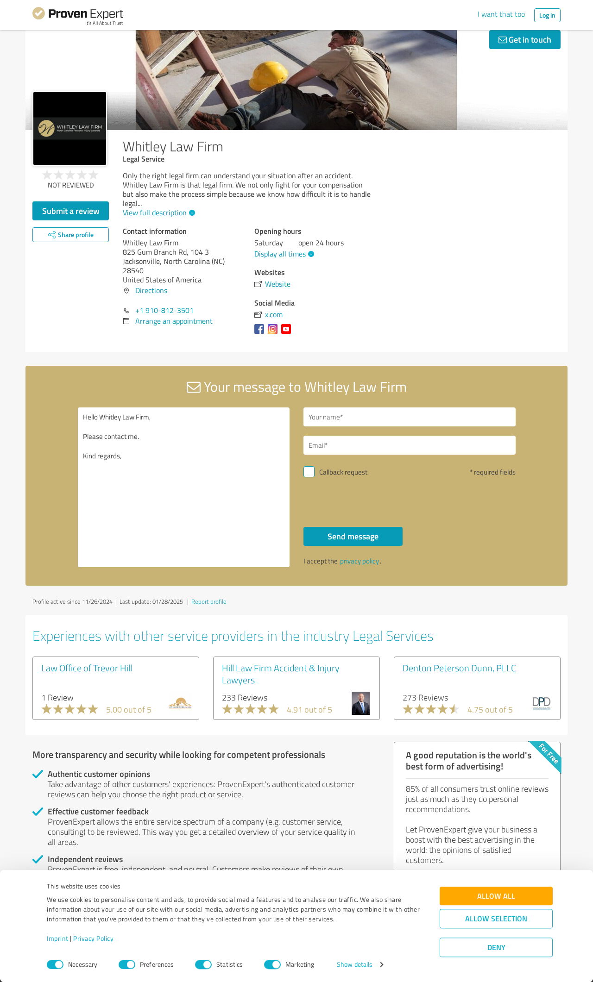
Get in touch (529, 39)
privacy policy (359, 561)
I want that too (501, 14)
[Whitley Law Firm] (69, 128)
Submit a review (71, 211)
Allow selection (496, 918)
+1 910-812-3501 (164, 310)
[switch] (127, 964)
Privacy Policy (93, 938)
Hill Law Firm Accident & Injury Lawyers (281, 673)
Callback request (343, 472)
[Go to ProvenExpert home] (77, 17)
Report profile (209, 601)
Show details (354, 964)
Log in (547, 15)
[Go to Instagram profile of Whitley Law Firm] (274, 333)
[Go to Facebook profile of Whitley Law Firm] (261, 333)
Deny (496, 947)
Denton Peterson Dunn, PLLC (459, 667)
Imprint (58, 938)
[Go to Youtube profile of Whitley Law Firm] (288, 333)
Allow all (496, 896)
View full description (155, 212)
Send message (353, 536)
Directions (151, 290)
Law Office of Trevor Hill (86, 667)
